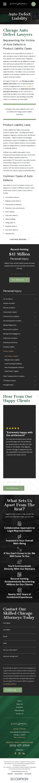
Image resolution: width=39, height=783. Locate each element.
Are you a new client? (10, 650)
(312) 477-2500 (19, 745)
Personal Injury (19, 710)
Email (5, 643)
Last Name (6, 630)
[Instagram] (19, 753)
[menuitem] (18, 299)
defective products (26, 86)
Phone (5, 636)
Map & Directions (19, 737)
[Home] (18, 4)
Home (19, 701)
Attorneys (19, 707)
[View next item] (27, 274)
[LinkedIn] (24, 753)
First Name (6, 623)
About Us (19, 704)
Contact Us (19, 714)
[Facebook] (15, 753)
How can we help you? (10, 656)
